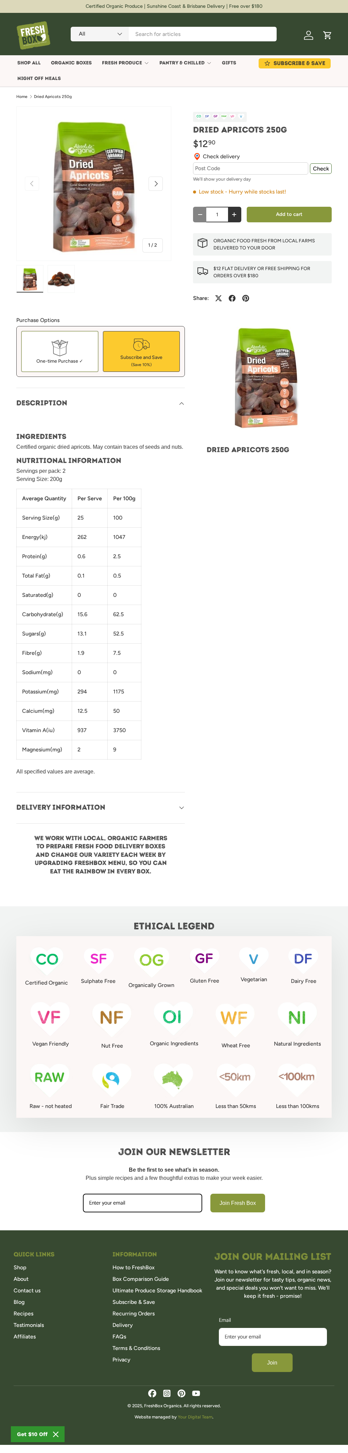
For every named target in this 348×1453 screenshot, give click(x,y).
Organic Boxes (71, 63)
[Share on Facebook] (232, 298)
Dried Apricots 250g (53, 97)
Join (272, 1363)
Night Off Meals (39, 78)
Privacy (121, 1359)
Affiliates (25, 1336)
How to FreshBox (133, 1267)
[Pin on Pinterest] (246, 298)
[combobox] (174, 34)
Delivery (122, 1325)
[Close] (55, 1434)
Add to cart (289, 214)
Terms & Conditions (136, 1348)
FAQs (119, 1336)
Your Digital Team (195, 1416)
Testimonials (29, 1325)
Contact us (27, 1290)
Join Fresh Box (238, 1203)
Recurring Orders (133, 1313)
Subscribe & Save (133, 1302)
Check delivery (221, 156)
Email (225, 1320)
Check (321, 168)
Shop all (29, 63)
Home (22, 97)
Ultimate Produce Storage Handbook (157, 1290)
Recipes (23, 1313)
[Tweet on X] (218, 298)
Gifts (229, 63)
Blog (19, 1302)
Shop (20, 1267)
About (21, 1279)
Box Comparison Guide (140, 1279)
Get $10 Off (32, 1434)
